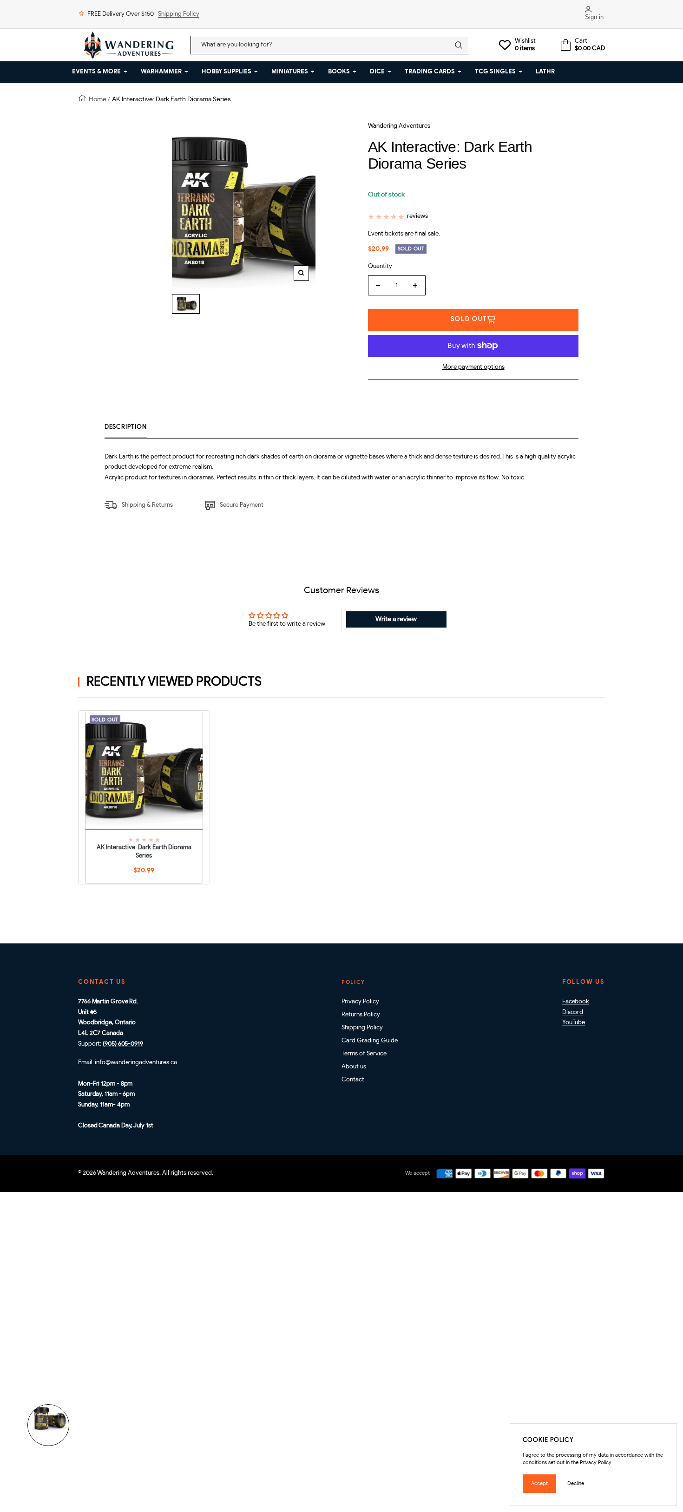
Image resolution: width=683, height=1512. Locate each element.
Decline (575, 1483)
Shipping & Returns (147, 505)
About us (354, 1067)
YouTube (573, 1023)
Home (97, 99)
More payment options (473, 367)
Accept (539, 1483)
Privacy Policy (360, 1002)
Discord (572, 1012)
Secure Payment (241, 505)
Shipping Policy (178, 14)
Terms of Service (364, 1054)
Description (126, 427)
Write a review (396, 618)
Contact (353, 1080)
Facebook (575, 1002)
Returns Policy (361, 1015)
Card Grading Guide (370, 1041)
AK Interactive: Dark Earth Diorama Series (144, 851)
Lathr (545, 72)
